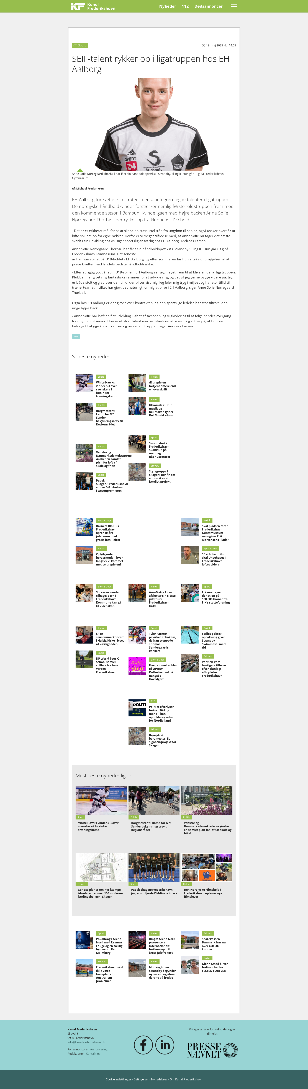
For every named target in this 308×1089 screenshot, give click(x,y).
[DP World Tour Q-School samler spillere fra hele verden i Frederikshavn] (84, 659)
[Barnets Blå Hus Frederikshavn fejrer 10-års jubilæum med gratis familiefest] (84, 527)
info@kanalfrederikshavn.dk (86, 1042)
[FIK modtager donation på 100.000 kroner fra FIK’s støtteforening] (190, 593)
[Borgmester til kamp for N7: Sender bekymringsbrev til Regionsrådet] (84, 411)
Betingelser (142, 1079)
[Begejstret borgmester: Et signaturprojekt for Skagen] (137, 736)
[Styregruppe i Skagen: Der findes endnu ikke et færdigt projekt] (137, 472)
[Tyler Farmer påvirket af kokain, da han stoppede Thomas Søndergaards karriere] (137, 635)
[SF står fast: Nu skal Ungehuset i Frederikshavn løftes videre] (190, 555)
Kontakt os (93, 1054)
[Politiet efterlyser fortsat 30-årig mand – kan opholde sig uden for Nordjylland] (137, 708)
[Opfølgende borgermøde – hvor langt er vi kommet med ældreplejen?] (84, 555)
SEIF (76, 336)
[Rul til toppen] (300, 1081)
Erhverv (155, 465)
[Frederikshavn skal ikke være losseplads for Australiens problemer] (84, 968)
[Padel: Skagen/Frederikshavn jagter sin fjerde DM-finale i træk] (154, 867)
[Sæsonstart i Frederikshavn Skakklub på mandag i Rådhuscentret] (137, 444)
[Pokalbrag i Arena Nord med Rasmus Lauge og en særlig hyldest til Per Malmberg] (84, 940)
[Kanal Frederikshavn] (93, 6)
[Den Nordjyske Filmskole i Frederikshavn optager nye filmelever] (206, 867)
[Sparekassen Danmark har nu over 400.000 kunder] (190, 940)
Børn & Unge (104, 520)
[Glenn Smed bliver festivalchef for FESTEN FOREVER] (190, 965)
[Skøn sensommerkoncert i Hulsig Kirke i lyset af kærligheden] (84, 635)
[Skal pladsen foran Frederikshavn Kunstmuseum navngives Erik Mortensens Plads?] (190, 527)
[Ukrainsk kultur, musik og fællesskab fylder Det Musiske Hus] (137, 406)
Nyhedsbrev (159, 1079)
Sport (101, 376)
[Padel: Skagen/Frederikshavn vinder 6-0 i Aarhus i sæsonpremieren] (84, 481)
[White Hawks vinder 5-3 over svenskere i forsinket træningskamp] (84, 383)
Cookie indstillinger (119, 1079)
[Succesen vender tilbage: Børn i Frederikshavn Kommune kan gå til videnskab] (84, 593)
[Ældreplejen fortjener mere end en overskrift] (137, 383)
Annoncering (98, 1049)
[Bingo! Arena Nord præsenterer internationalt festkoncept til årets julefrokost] (137, 940)
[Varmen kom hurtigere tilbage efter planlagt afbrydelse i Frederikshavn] (190, 663)
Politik (101, 405)
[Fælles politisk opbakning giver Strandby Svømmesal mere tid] (190, 635)
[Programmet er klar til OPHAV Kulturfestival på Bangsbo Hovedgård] (137, 666)
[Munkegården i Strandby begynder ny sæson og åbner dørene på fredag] (137, 968)
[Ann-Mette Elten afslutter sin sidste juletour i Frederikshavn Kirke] (137, 593)
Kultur (154, 399)
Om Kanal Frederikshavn (186, 1079)
